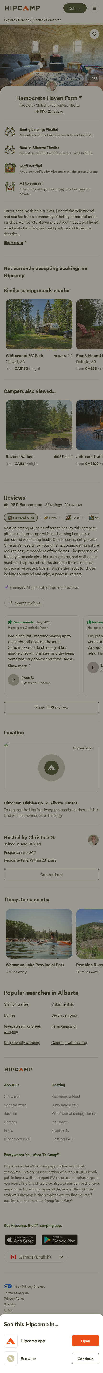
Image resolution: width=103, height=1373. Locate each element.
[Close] (51, 686)
